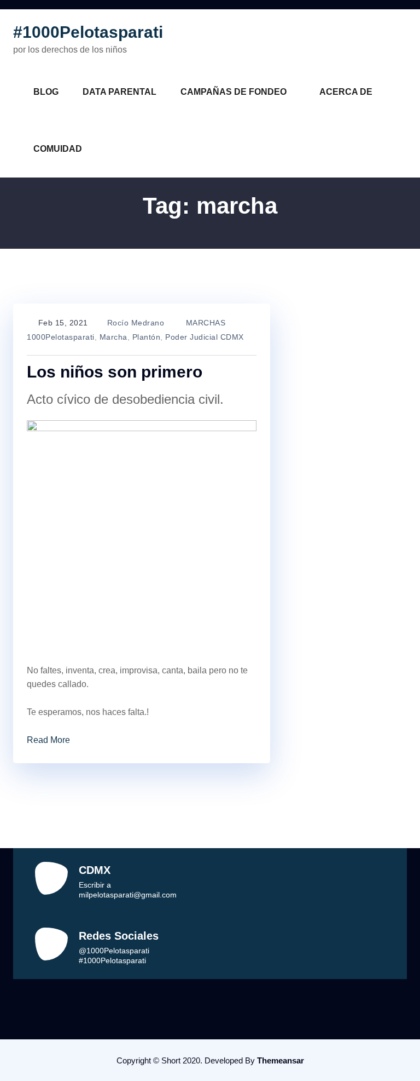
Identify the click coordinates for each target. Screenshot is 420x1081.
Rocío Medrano (136, 322)
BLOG (46, 91)
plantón (146, 337)
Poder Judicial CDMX (204, 337)
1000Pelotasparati (61, 337)
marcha (113, 337)
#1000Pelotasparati (88, 32)
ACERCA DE (345, 91)
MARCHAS (206, 322)
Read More (48, 740)
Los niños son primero (114, 372)
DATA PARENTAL (119, 91)
